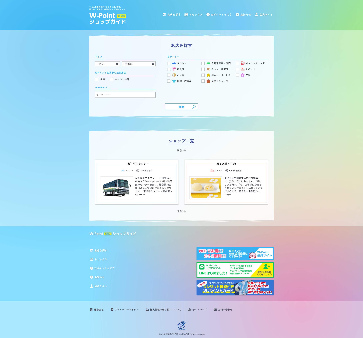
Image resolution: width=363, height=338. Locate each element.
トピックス (196, 14)
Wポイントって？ (221, 14)
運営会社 (99, 309)
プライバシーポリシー (127, 309)
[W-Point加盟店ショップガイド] (108, 18)
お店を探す (174, 14)
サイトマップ (199, 309)
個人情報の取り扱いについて (165, 309)
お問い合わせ (225, 309)
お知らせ (245, 14)
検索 (181, 107)
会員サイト (266, 14)
